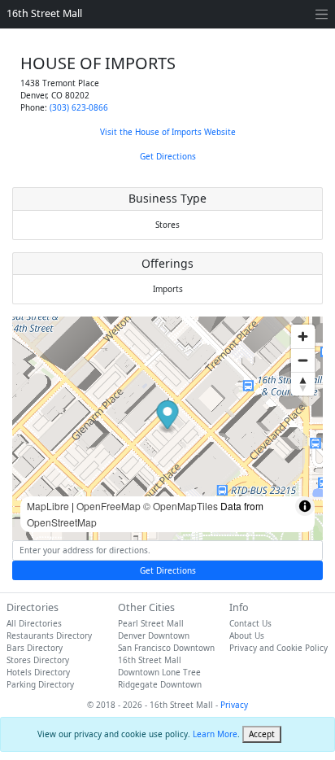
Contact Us (250, 623)
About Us (246, 635)
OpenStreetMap (62, 522)
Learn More (215, 734)
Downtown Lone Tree (159, 672)
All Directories (34, 623)
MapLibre (48, 506)
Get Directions (168, 156)
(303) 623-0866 (79, 107)
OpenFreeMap (108, 506)
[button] (168, 417)
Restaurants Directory (49, 635)
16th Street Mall (44, 13)
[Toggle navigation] (321, 14)
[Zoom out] (303, 360)
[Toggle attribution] (305, 506)
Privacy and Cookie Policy (278, 647)
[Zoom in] (303, 336)
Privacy (234, 704)
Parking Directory (40, 684)
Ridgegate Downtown (160, 684)
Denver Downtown (153, 635)
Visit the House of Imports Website (168, 132)
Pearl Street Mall (151, 623)
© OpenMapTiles (180, 506)
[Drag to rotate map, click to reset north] (303, 383)
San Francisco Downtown (166, 647)
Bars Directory (35, 647)
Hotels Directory (38, 672)
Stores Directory (38, 660)
